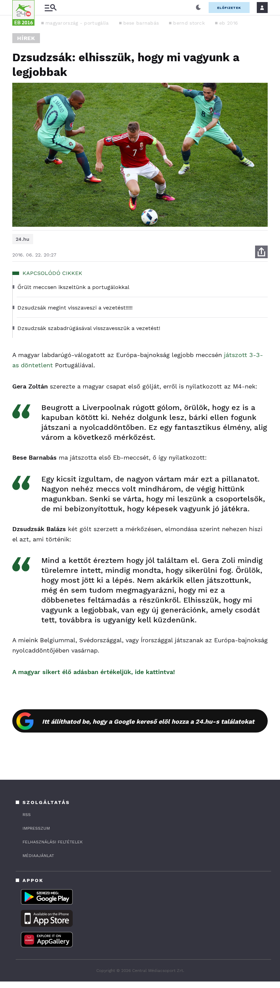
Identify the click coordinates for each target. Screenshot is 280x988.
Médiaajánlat (38, 855)
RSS (27, 814)
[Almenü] (50, 7)
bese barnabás (141, 23)
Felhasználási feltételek (53, 842)
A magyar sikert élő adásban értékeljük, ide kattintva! (93, 671)
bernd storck (189, 23)
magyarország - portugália (77, 23)
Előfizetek (229, 8)
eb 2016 (228, 23)
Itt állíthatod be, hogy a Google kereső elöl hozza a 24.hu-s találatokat (148, 721)
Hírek (26, 38)
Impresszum (36, 828)
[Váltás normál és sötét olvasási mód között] (198, 7)
